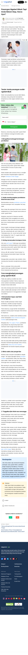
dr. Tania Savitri (20, 18)
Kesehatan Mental (5, 5)
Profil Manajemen (18, 576)
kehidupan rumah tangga (11, 176)
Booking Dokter (5, 566)
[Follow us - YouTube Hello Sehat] (13, 559)
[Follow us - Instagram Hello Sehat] (5, 559)
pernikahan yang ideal (19, 202)
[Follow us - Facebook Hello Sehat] (2, 559)
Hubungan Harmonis (15, 5)
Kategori (3, 564)
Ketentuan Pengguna (6, 574)
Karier (15, 578)
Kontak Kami (17, 581)
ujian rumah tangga (6, 449)
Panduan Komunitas (5, 586)
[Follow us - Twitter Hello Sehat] (10, 559)
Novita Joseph (10, 22)
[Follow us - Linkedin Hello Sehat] (8, 559)
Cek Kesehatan (18, 564)
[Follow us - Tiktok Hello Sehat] (16, 559)
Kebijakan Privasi (5, 576)
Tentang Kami (17, 574)
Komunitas (17, 566)
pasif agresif (9, 243)
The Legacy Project (14, 322)
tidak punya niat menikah (15, 344)
